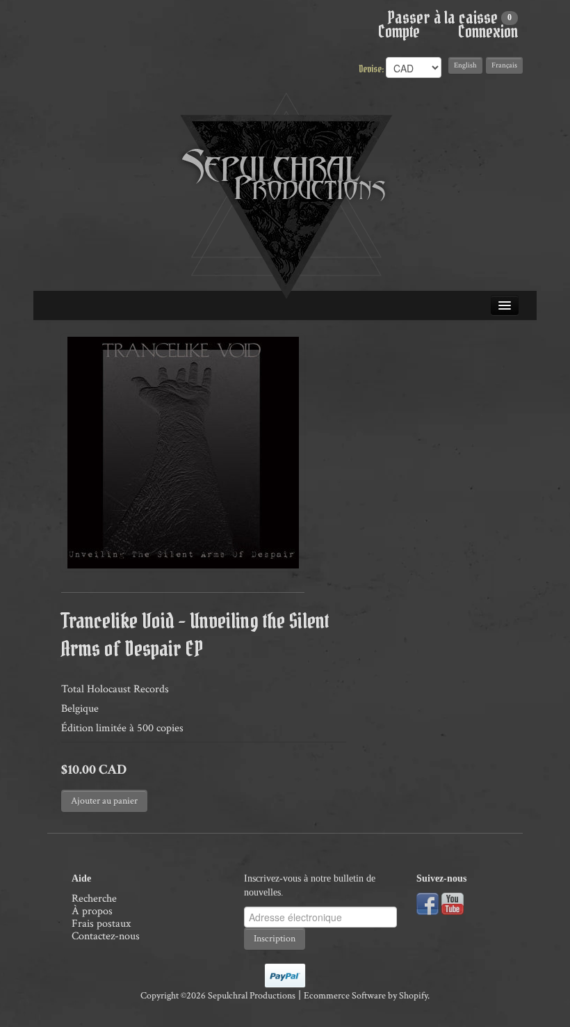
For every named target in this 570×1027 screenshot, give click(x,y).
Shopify (413, 995)
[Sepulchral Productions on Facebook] (427, 902)
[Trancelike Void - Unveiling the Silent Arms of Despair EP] (182, 452)
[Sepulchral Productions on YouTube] (452, 902)
